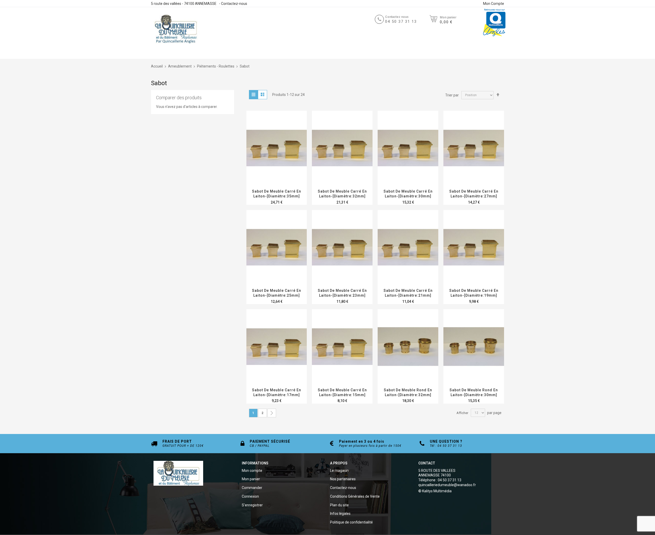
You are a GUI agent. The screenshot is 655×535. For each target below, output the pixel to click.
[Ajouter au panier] (330, 154)
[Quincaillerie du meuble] (176, 29)
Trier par (452, 95)
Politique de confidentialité (351, 522)
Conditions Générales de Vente (355, 496)
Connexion (250, 496)
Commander (252, 488)
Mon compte (252, 471)
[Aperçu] (276, 154)
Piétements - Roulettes (216, 66)
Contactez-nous (234, 4)
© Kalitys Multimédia (435, 491)
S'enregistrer (252, 505)
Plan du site (339, 505)
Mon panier (251, 479)
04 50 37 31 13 (401, 21)
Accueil (157, 66)
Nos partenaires (343, 479)
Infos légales (340, 513)
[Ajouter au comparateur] (288, 154)
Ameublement (180, 66)
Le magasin (339, 471)
